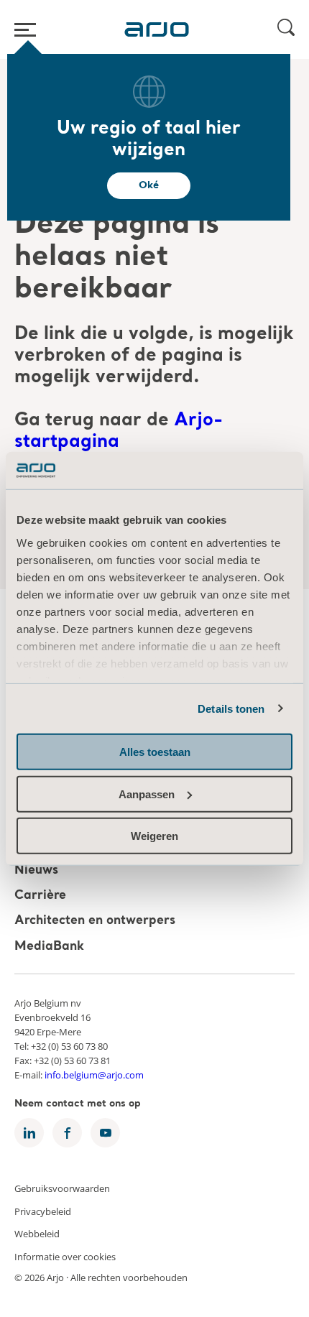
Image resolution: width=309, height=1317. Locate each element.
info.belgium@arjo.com (94, 1074)
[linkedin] (29, 1132)
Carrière (40, 895)
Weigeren (154, 836)
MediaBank (49, 947)
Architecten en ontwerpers (94, 921)
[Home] (156, 29)
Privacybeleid (42, 1210)
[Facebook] (67, 1132)
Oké (148, 185)
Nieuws (36, 870)
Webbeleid (37, 1233)
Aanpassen (147, 793)
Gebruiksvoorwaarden (62, 1188)
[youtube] (105, 1132)
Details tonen (231, 708)
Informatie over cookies (65, 1255)
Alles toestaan (154, 752)
